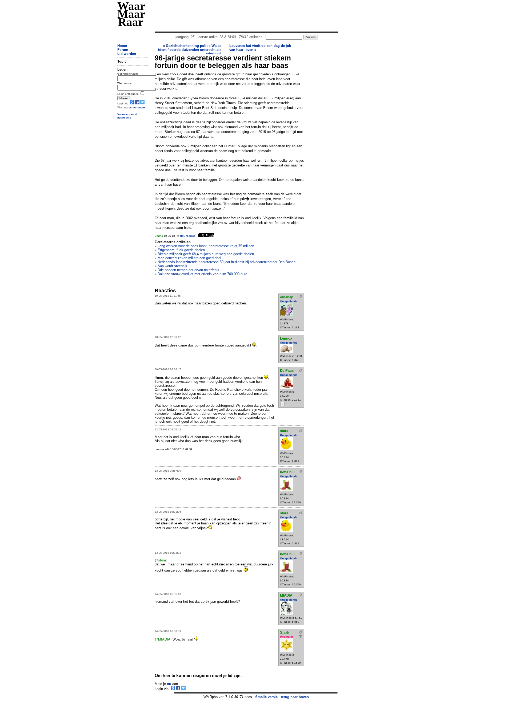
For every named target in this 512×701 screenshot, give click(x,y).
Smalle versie (266, 697)
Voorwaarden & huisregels (127, 116)
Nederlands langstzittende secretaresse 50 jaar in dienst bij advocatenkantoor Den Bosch (226, 262)
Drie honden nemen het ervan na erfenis (188, 270)
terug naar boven (295, 697)
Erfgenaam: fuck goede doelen (181, 250)
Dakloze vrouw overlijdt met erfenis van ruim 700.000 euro (202, 274)
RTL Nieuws (187, 235)
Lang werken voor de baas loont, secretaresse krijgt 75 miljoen (206, 246)
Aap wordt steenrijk (172, 266)
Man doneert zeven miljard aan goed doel (189, 258)
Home (122, 46)
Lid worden (126, 54)
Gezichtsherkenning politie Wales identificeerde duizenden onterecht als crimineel (189, 50)
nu (169, 684)
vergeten (139, 107)
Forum (122, 50)
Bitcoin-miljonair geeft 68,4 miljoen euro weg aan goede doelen (206, 254)
